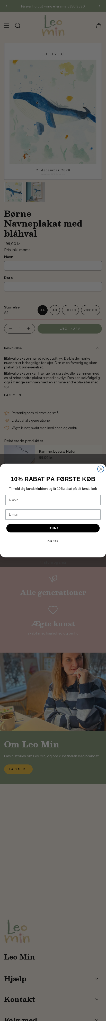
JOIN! (53, 528)
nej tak (53, 541)
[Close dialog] (101, 469)
